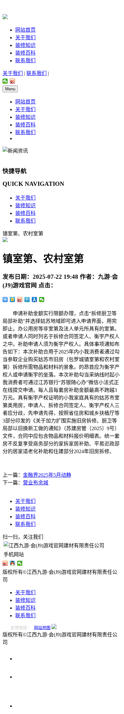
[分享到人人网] (34, 299)
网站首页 (25, 30)
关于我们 (25, 37)
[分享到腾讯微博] (27, 299)
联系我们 (25, 60)
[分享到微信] (5, 81)
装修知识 (25, 45)
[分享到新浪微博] (12, 81)
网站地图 (42, 627)
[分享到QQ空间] (12, 299)
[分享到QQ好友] (12, 563)
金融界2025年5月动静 (47, 475)
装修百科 (25, 53)
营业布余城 (35, 482)
